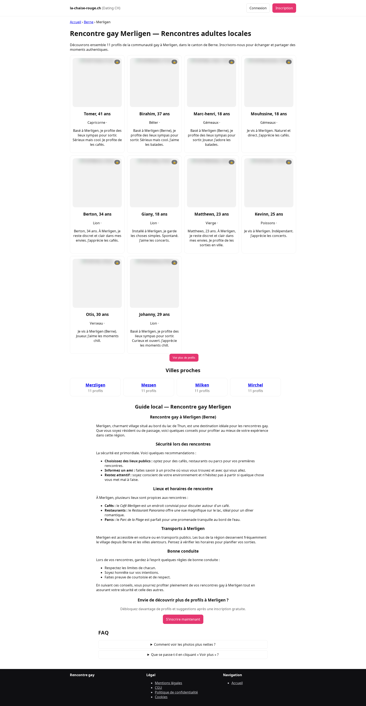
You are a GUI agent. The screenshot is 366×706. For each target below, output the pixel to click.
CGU (158, 687)
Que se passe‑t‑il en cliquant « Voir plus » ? (185, 654)
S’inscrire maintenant (183, 619)
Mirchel (255, 385)
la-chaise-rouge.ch (95, 8)
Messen (148, 385)
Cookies (161, 697)
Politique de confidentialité (176, 692)
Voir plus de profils (184, 357)
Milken (202, 385)
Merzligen (95, 385)
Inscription (284, 8)
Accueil (75, 22)
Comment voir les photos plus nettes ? (184, 644)
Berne (88, 22)
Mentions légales (168, 683)
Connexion (258, 8)
